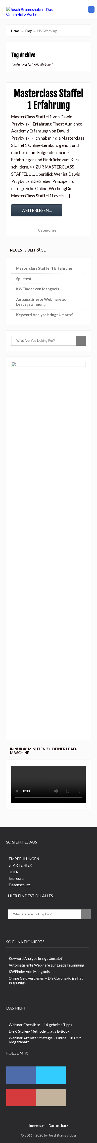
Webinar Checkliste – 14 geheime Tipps (40, 1024)
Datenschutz (19, 885)
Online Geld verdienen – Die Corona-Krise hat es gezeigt (46, 980)
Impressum (17, 878)
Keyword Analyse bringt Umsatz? (44, 314)
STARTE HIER (20, 865)
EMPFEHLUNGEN (24, 858)
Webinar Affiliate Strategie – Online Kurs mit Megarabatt (45, 1040)
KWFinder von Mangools (37, 289)
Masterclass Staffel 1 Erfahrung (48, 99)
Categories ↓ (48, 230)
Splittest (24, 278)
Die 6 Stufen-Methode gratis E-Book (39, 1031)
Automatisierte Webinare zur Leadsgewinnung (46, 965)
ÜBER (13, 872)
